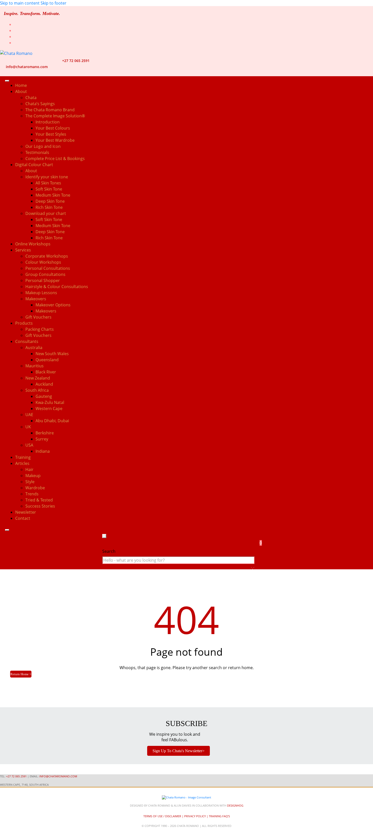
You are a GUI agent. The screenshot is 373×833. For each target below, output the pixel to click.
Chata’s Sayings (40, 103)
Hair (29, 469)
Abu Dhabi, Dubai (52, 420)
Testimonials (37, 152)
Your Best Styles (51, 134)
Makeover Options (53, 305)
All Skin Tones (48, 183)
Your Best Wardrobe (55, 140)
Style (30, 481)
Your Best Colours (53, 128)
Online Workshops (32, 244)
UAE (29, 414)
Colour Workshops (43, 262)
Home (21, 85)
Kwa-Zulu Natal (50, 402)
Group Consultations (45, 274)
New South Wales (52, 353)
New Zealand (37, 378)
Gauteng (44, 396)
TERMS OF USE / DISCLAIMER (162, 816)
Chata (31, 97)
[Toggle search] (104, 536)
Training (23, 457)
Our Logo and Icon (43, 146)
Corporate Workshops (46, 256)
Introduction (48, 122)
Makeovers (46, 311)
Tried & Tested (39, 500)
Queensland (47, 360)
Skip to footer (53, 3)
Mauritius (34, 366)
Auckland (44, 384)
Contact (22, 518)
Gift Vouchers (38, 317)
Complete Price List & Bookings (55, 158)
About (31, 171)
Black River (46, 372)
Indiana (43, 451)
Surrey (42, 439)
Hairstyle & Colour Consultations (56, 286)
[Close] (7, 530)
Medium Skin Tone (53, 195)
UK (28, 427)
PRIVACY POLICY (195, 816)
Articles (22, 463)
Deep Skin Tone (50, 201)
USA (29, 445)
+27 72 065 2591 (76, 60)
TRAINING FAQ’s (219, 816)
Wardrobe (35, 488)
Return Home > (20, 674)
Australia (33, 347)
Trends (32, 494)
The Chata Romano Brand (50, 110)
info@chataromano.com (27, 66)
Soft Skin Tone (49, 189)
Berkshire (45, 433)
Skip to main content (20, 3)
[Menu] (7, 81)
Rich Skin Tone (49, 207)
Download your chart (45, 213)
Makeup (33, 475)
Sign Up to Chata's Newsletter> (178, 751)
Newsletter (25, 512)
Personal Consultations (47, 268)
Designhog (235, 805)
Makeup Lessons (41, 292)
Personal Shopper (42, 280)
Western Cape (49, 408)
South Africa (37, 390)
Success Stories (40, 506)
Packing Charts (39, 329)
